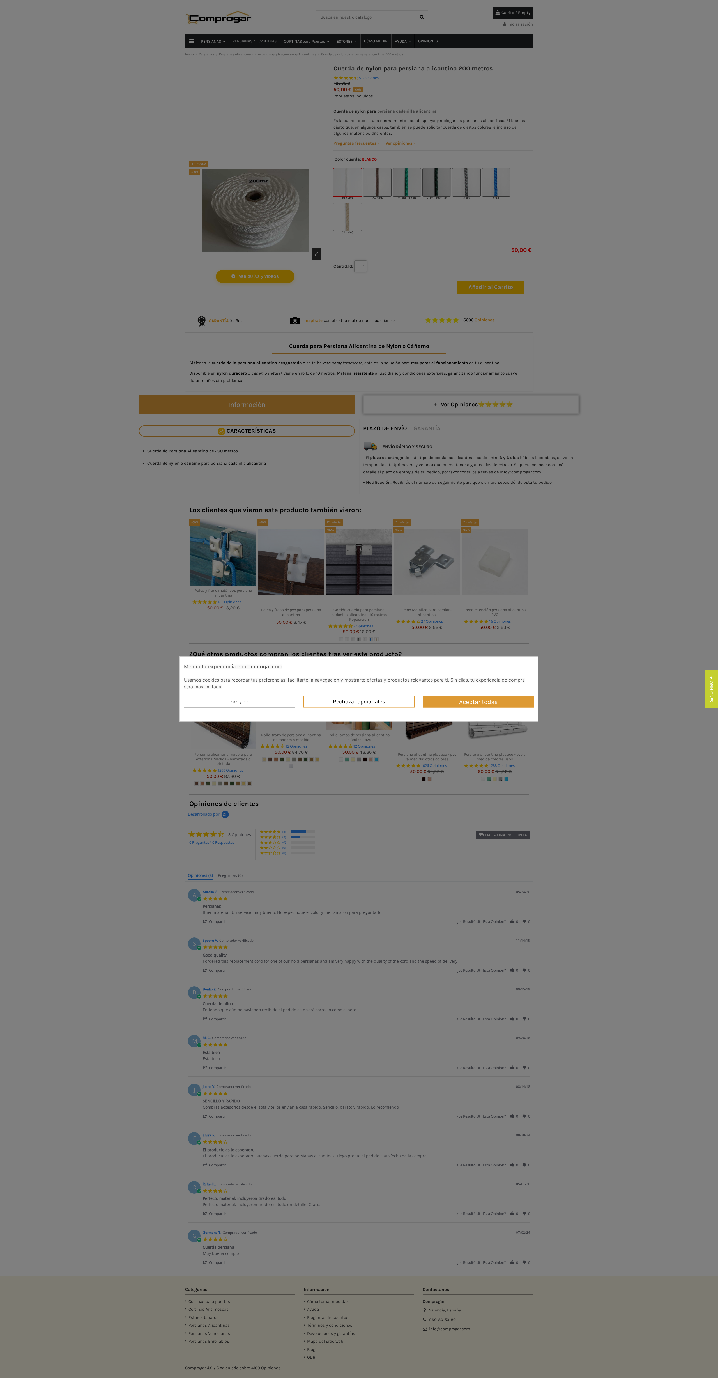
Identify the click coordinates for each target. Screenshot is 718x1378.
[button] (711, 689)
